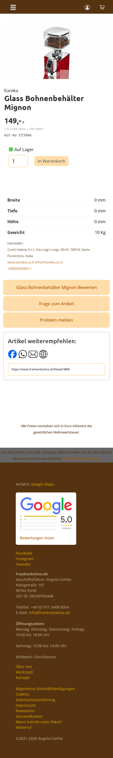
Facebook (24, 553)
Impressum (26, 705)
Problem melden (56, 320)
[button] (13, 7)
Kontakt (22, 677)
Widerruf (24, 727)
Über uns (24, 666)
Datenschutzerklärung (35, 699)
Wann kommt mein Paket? (39, 721)
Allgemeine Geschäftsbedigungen (45, 688)
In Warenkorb (51, 161)
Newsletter (25, 710)
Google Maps (42, 484)
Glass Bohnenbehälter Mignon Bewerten (56, 287)
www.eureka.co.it (20, 262)
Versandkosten (29, 716)
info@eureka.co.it (49, 262)
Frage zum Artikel (56, 304)
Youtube (23, 564)
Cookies (22, 694)
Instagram (25, 558)
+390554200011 (19, 268)
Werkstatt (24, 672)
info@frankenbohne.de (81, 458)
